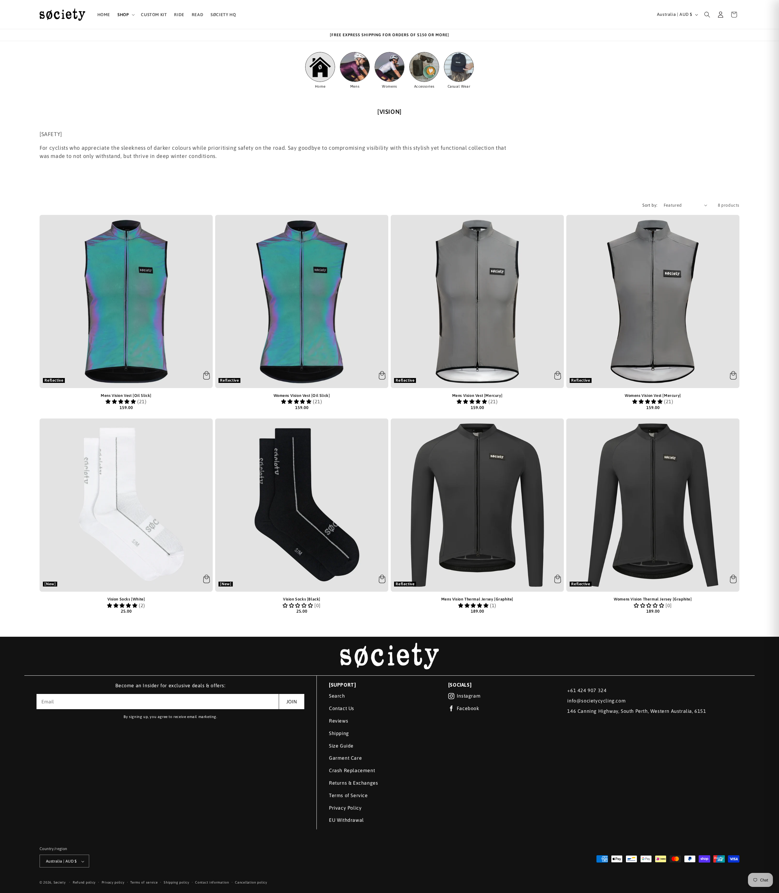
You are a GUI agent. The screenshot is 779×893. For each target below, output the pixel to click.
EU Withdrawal (346, 820)
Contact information (212, 882)
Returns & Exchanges (353, 783)
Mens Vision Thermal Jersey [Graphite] (477, 599)
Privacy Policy (345, 808)
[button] (125, 14)
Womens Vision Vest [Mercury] (653, 395)
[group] (320, 70)
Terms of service (144, 882)
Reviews (338, 720)
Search (337, 696)
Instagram (468, 696)
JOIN (291, 701)
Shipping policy (176, 882)
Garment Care (345, 758)
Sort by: (649, 205)
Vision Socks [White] (126, 599)
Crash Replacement (352, 770)
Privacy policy (113, 882)
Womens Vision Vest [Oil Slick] (302, 395)
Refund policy (84, 882)
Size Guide (341, 745)
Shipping (339, 733)
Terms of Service (348, 795)
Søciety (60, 882)
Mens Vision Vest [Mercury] (477, 395)
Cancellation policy (251, 882)
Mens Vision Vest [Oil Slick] (126, 395)
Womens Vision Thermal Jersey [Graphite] (653, 599)
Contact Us (341, 708)
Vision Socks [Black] (301, 599)
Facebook (468, 708)
